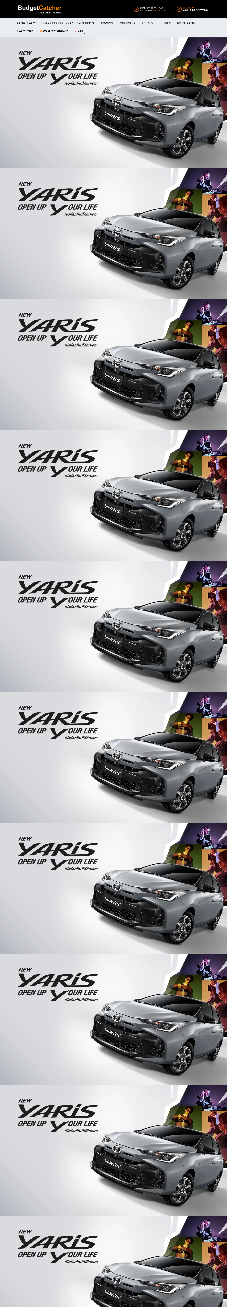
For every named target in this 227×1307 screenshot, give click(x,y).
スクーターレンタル (186, 23)
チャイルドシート (150, 23)
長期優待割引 (107, 23)
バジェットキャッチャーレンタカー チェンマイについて (69, 23)
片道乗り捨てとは (127, 23)
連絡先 (167, 23)
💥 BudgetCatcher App (54, 31)
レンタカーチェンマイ (27, 23)
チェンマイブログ (25, 31)
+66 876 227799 (195, 10)
